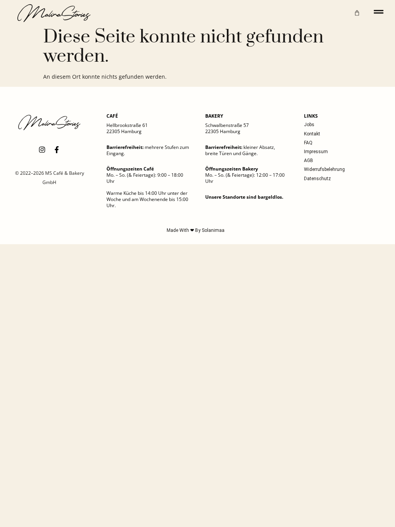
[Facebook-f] (56, 149)
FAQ (308, 142)
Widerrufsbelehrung (324, 169)
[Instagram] (42, 149)
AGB (308, 160)
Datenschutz (317, 178)
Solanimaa (213, 230)
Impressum (316, 151)
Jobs (309, 124)
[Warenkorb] (357, 12)
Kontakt (312, 134)
